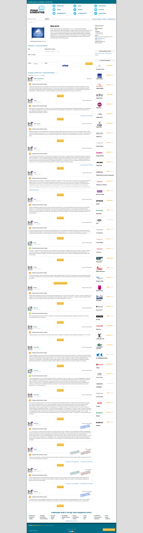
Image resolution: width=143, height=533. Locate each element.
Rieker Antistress (105, 269)
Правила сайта (111, 19)
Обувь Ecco (105, 135)
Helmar (105, 366)
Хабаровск (96, 518)
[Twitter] (70, 531)
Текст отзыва (31, 54)
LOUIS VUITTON (105, 337)
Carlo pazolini (105, 395)
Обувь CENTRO (105, 154)
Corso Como (105, 375)
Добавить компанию (109, 529)
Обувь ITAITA (105, 115)
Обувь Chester (105, 144)
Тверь (52, 518)
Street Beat (105, 260)
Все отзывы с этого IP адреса (86, 115)
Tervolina (105, 250)
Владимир (42, 515)
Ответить (60, 96)
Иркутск (74, 515)
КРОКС (105, 202)
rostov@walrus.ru (101, 38)
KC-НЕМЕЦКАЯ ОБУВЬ (105, 356)
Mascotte (105, 327)
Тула (63, 518)
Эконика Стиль (105, 67)
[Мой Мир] (74, 531)
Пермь (84, 517)
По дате (36, 75)
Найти (47, 19)
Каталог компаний (97, 19)
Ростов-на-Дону (98, 517)
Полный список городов (71, 521)
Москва (52, 517)
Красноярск (43, 517)
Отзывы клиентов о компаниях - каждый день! (40, 2)
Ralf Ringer (105, 298)
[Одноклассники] (72, 531)
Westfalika (105, 212)
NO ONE (105, 318)
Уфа (84, 518)
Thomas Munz (105, 241)
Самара (31, 518)
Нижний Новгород (66, 517)
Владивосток (32, 515)
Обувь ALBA (105, 164)
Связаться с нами (33, 530)
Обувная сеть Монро (105, 183)
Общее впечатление (50, 49)
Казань (85, 515)
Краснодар (31, 517)
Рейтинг (105, 19)
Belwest (105, 414)
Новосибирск (76, 517)
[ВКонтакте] (69, 531)
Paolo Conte (105, 308)
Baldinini (105, 424)
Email (46, 63)
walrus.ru (100, 39)
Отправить (89, 63)
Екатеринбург (65, 515)
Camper (105, 404)
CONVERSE (105, 385)
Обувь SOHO (105, 96)
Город (29, 63)
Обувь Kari (105, 106)
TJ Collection (105, 231)
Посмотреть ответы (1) (60, 283)
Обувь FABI (105, 125)
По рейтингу (42, 75)
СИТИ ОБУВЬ (105, 77)
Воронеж (53, 515)
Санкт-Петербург (44, 518)
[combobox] (52, 51)
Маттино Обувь (105, 192)
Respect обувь (105, 279)
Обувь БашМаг (105, 86)
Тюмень (74, 518)
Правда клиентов (36, 525)
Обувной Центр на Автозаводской (105, 173)
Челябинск (107, 518)
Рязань (106, 517)
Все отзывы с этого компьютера (72, 461)
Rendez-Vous (105, 289)
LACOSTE (105, 347)
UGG (105, 221)
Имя (29, 49)
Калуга (106, 515)
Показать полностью (34, 189)
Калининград (97, 515)
